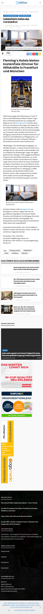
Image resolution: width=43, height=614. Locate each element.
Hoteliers (4, 557)
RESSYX (4, 582)
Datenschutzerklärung (25, 610)
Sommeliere (5, 568)
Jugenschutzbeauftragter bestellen (13, 589)
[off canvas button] (2, 2)
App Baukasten (6, 584)
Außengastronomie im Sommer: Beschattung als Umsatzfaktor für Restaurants (25, 295)
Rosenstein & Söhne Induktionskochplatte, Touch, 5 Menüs (19, 503)
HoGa (5, 350)
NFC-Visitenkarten (7, 587)
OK (9, 610)
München (18, 27)
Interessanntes (25, 15)
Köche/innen (5, 562)
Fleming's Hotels (25, 25)
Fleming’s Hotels (21, 123)
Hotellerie (11, 27)
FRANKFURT (34, 25)
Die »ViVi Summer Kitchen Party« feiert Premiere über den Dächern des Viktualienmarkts (27, 281)
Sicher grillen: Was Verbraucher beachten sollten (16, 516)
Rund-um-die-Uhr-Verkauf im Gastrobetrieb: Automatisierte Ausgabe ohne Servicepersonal (24, 309)
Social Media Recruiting (9, 591)
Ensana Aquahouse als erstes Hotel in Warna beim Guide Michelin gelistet (26, 268)
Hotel (6, 27)
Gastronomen (5, 551)
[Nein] (40, 607)
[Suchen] (40, 2)
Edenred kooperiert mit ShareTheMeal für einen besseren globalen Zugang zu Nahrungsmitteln (21, 354)
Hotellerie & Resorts (11, 15)
